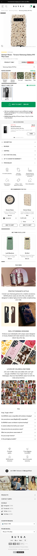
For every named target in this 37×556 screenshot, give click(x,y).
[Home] (18, 6)
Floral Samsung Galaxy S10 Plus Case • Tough (10, 256)
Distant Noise (10, 210)
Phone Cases (4, 10)
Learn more (32, 85)
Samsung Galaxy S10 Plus (25, 10)
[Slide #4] (26, 46)
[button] (7, 52)
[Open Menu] (2, 6)
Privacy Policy (24, 546)
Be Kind (27, 253)
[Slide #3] (18, 137)
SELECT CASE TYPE (7, 85)
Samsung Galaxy (13, 10)
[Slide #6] (29, 46)
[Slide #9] (33, 46)
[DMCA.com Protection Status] (18, 552)
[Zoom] (2, 46)
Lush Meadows (10, 253)
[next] (35, 1)
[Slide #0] (20, 46)
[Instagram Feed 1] (18, 483)
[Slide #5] (27, 46)
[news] (30, 6)
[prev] (1, 1)
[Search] (6, 6)
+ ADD (31, 133)
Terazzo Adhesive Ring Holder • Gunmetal (10, 213)
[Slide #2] (23, 46)
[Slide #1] (15, 137)
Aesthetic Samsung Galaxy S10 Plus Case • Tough (27, 256)
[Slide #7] (30, 46)
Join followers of (21, 470)
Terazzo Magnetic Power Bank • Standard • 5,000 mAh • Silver (27, 213)
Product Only (9, 62)
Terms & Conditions (14, 546)
